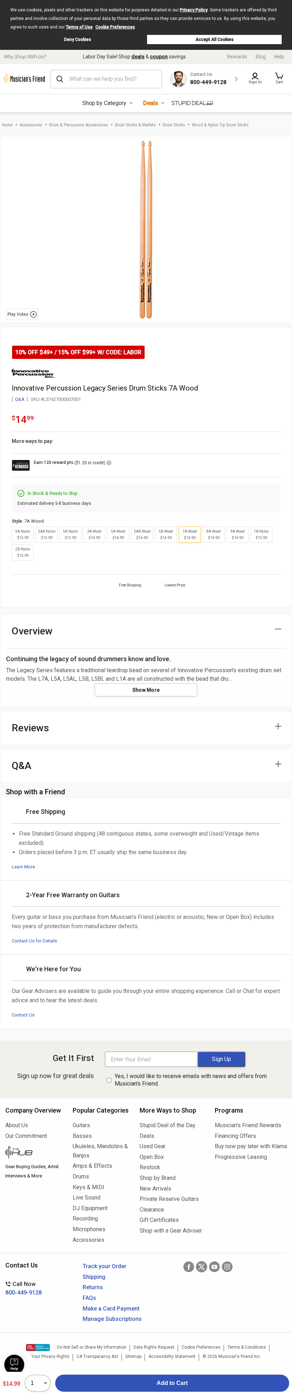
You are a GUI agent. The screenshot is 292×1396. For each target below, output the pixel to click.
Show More (146, 690)
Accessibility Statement (171, 1356)
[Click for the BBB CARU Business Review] (38, 1347)
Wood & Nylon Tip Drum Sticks (220, 124)
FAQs (89, 1298)
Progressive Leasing (241, 1157)
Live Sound (86, 1197)
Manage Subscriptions (112, 1319)
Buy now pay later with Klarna (251, 1146)
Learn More (23, 866)
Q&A (20, 399)
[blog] (33, 1153)
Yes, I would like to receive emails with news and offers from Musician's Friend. (191, 1080)
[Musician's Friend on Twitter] (201, 1266)
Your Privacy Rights (50, 1356)
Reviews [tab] (30, 728)
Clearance (152, 1209)
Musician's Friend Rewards (248, 1125)
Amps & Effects (92, 1165)
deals (138, 56)
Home (7, 124)
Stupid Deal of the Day (167, 1125)
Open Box (152, 1157)
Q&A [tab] (21, 766)
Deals (150, 103)
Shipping (94, 1277)
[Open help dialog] (14, 1365)
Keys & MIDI (88, 1187)
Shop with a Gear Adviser (171, 1230)
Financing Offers (235, 1136)
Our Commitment (26, 1136)
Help (279, 56)
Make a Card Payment (111, 1308)
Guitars (81, 1125)
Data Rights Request (154, 1347)
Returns (93, 1287)
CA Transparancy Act (97, 1356)
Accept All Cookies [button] (214, 39)
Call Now (23, 1288)
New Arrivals (155, 1188)
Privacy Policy (194, 9)
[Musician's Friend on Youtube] (214, 1266)
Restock (150, 1167)
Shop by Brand (158, 1178)
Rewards (237, 56)
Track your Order (104, 1266)
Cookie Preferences (115, 27)
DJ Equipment (90, 1208)
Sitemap (133, 1356)
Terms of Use (79, 27)
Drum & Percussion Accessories (78, 124)
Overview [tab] (32, 631)
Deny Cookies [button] (77, 39)
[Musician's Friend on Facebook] (188, 1266)
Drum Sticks (174, 124)
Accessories (31, 124)
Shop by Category (104, 103)
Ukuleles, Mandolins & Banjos (100, 1151)
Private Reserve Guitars (169, 1199)
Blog (261, 56)
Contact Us (23, 1015)
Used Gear (153, 1146)
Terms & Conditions (247, 1347)
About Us (16, 1125)
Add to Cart (172, 1383)
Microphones (89, 1229)
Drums (81, 1176)
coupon (159, 56)
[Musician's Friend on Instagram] (227, 1266)
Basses (82, 1136)
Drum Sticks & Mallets (135, 124)
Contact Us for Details (34, 940)
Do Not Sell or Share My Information (91, 1347)
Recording (85, 1218)
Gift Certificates (159, 1220)
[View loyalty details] (108, 463)
